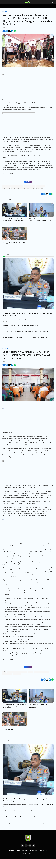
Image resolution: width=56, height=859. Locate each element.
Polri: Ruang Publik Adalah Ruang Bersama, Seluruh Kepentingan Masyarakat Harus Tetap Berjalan (14, 220)
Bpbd (27, 6)
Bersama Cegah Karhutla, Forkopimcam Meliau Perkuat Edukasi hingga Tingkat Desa (26, 337)
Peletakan (42, 186)
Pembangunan (6, 188)
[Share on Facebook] (3, 31)
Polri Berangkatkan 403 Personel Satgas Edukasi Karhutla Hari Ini (13, 243)
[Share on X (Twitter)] (6, 31)
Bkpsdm (22, 6)
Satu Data (24, 850)
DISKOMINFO (28, 181)
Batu (4, 186)
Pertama (13, 188)
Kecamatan (26, 186)
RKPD (47, 671)
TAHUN (10, 673)
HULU (15, 186)
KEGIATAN (30, 671)
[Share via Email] (9, 31)
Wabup (37, 188)
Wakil (19, 673)
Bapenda (8, 6)
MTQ (37, 186)
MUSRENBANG (37, 671)
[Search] (52, 2)
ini (19, 671)
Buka (4, 671)
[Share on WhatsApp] (15, 31)
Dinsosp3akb (46, 6)
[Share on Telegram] (12, 31)
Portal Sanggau (33, 850)
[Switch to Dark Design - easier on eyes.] (50, 2)
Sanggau (19, 188)
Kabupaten (20, 186)
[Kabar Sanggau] (28, 2)
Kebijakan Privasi (14, 850)
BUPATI (8, 671)
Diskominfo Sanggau (29, 854)
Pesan (43, 671)
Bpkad (33, 6)
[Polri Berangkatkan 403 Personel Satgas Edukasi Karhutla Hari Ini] (14, 234)
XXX (42, 188)
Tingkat (28, 188)
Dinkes (39, 6)
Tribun (33, 188)
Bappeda (15, 6)
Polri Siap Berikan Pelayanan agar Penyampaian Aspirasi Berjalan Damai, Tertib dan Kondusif (41, 220)
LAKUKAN (33, 186)
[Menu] (4, 2)
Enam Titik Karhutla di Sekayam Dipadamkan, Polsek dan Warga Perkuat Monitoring (25, 331)
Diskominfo (5, 11)
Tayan (24, 188)
